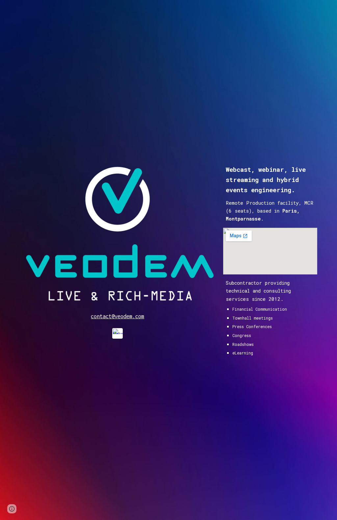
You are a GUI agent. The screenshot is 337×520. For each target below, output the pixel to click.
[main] (118, 316)
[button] (11, 508)
